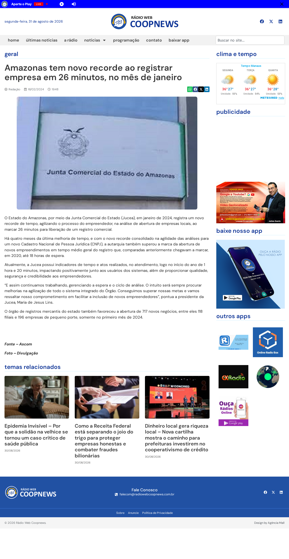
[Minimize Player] (281, 4)
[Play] (61, 4)
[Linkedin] (280, 21)
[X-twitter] (271, 21)
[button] (190, 89)
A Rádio (70, 40)
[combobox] (250, 40)
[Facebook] (262, 21)
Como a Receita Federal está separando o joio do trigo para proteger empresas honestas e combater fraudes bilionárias (104, 441)
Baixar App (179, 40)
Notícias (92, 40)
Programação (126, 40)
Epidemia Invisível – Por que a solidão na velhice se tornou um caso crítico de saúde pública (36, 435)
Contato (154, 40)
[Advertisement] (250, 149)
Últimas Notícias (41, 40)
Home (13, 40)
